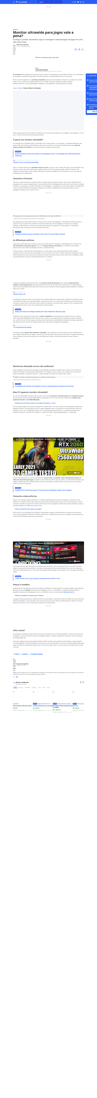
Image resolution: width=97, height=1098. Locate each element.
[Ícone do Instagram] (75, 2)
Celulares (34, 687)
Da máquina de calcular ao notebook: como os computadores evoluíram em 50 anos (44, 386)
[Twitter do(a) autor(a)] (14, 677)
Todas (15, 687)
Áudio (48, 687)
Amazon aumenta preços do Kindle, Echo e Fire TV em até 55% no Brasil (40, 234)
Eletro (43, 687)
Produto (15, 29)
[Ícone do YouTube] (78, 2)
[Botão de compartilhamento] (75, 49)
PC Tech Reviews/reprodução (22, 327)
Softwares (20, 687)
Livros (39, 687)
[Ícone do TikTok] (81, 2)
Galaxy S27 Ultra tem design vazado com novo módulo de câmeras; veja (40, 312)
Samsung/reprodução (41, 70)
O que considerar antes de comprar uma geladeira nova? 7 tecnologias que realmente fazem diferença (47, 155)
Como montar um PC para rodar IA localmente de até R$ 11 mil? (37, 578)
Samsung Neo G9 (68, 592)
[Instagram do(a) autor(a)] (17, 677)
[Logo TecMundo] (21, 2)
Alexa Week (27, 687)
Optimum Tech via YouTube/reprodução (26, 162)
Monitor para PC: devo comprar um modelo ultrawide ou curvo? (35, 403)
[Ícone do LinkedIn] (83, 2)
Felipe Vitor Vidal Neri (22, 45)
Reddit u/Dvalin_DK (19, 294)
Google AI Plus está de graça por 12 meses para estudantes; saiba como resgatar (43, 490)
